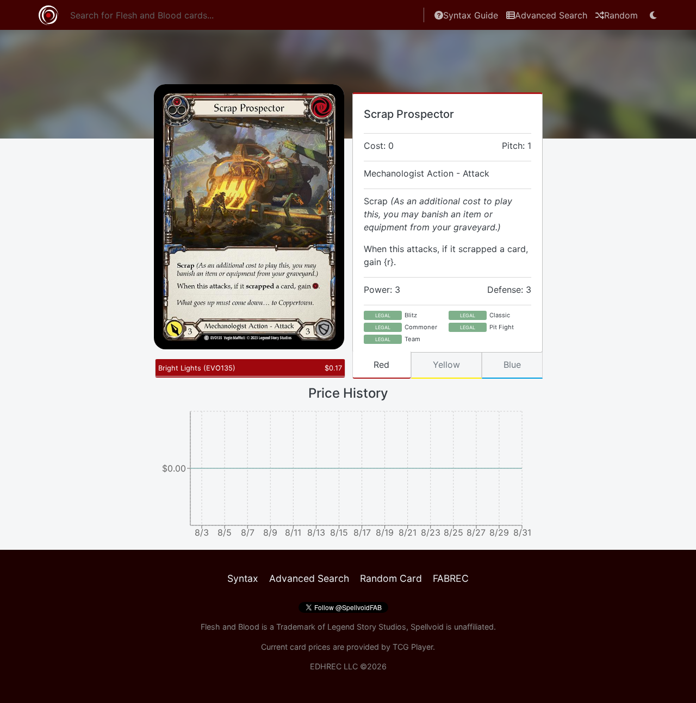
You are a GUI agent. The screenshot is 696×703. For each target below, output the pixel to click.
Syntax (242, 578)
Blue (512, 364)
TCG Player (413, 646)
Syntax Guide (470, 15)
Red (381, 364)
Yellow (446, 364)
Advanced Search (551, 15)
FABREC (451, 578)
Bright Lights (196, 368)
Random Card (391, 578)
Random (621, 15)
